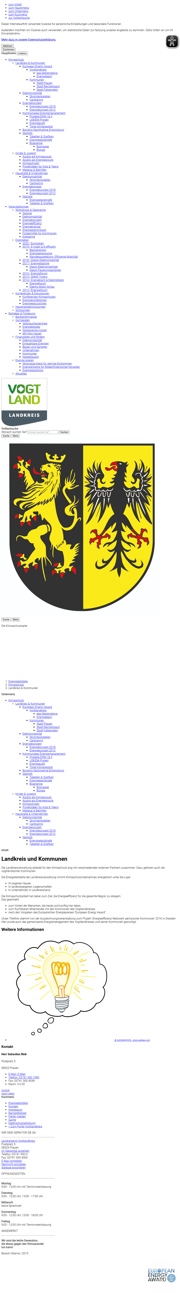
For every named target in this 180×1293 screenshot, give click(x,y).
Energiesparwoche (41, 253)
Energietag (22, 240)
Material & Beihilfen (34, 170)
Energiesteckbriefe (41, 139)
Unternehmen (30, 350)
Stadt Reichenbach (48, 86)
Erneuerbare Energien (35, 343)
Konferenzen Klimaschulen (39, 296)
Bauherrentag (38, 250)
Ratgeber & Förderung (21, 313)
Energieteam (44, 76)
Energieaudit (37, 123)
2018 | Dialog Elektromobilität (40, 260)
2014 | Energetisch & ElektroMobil (43, 280)
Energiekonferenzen (34, 300)
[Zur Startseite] (24, 425)
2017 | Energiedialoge (35, 263)
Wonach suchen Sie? (14, 432)
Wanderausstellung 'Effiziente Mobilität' (54, 256)
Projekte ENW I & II (41, 116)
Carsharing (36, 99)
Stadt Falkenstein (47, 89)
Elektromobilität (32, 93)
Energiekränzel (31, 226)
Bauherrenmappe (26, 317)
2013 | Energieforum (34, 290)
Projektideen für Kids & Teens (40, 166)
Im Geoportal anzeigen (15, 1151)
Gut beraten (22, 320)
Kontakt (13, 1106)
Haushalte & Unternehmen (31, 173)
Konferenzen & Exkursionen (32, 293)
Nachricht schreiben (13, 1164)
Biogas (41, 150)
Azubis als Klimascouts (37, 156)
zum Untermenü (18, 11)
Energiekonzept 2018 (43, 106)
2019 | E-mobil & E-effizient (39, 246)
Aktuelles (21, 373)
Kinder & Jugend (25, 153)
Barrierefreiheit (17, 1113)
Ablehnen (7, 46)
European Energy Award (37, 66)
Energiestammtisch (34, 230)
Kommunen (37, 79)
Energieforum (38, 283)
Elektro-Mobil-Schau (42, 286)
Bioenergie (36, 143)
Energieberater (31, 327)
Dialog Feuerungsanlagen (45, 270)
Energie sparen (24, 360)
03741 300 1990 (23, 1077)
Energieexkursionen (34, 303)
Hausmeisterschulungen (30, 306)
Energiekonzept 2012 (43, 109)
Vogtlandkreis (38, 69)
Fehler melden (17, 1116)
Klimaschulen (30, 163)
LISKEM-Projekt (39, 119)
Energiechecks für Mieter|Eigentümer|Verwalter (51, 367)
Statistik (27, 133)
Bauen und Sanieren (34, 347)
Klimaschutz (16, 59)
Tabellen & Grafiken (42, 136)
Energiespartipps (32, 370)
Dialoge (27, 213)
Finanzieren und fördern (30, 337)
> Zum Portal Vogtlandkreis (25, 1126)
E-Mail (16, 1074)
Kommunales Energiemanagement (43, 113)
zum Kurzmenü (17, 14)
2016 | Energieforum (34, 273)
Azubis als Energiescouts (37, 160)
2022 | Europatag (33, 243)
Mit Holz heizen (32, 333)
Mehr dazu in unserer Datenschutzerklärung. (28, 39)
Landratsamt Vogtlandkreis (18, 1141)
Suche (12, 1119)
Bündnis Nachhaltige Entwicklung (43, 129)
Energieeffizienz (32, 223)
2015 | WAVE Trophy (35, 276)
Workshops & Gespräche (30, 210)
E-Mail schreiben (11, 1161)
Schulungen (22, 310)
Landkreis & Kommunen (30, 63)
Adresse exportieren (13, 1167)
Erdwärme (28, 236)
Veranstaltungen (18, 206)
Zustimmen (8, 49)
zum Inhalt (15, 4)
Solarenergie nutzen (34, 330)
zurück (5, 1090)
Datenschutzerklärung (22, 1123)
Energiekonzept (31, 103)
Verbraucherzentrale (34, 323)
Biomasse (43, 146)
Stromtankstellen (40, 96)
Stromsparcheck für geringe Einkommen (47, 363)
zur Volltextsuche (19, 18)
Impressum (15, 1109)
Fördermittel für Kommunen (39, 233)
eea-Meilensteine (47, 73)
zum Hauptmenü (18, 7)
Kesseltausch (30, 357)
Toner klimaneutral (41, 126)
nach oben (7, 1093)
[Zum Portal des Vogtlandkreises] (81, 616)
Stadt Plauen (44, 83)
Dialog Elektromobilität (44, 266)
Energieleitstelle (18, 681)
